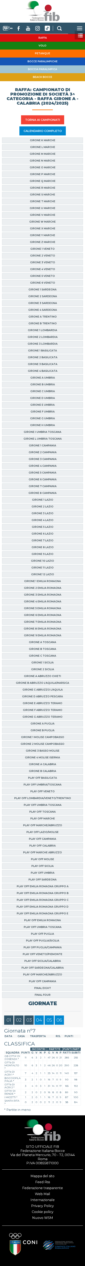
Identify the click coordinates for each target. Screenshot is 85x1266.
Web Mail (42, 1194)
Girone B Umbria (42, 384)
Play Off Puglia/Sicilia (42, 940)
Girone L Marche (42, 147)
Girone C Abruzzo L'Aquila (42, 689)
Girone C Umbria (42, 391)
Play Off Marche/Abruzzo (42, 825)
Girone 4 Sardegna (42, 309)
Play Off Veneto (42, 791)
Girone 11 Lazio (42, 567)
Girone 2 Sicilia (42, 669)
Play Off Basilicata (42, 777)
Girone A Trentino (42, 316)
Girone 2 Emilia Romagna (42, 587)
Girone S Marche (42, 194)
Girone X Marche (42, 228)
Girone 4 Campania (43, 465)
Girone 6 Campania (43, 479)
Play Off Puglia (42, 933)
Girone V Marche (42, 214)
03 (29, 1020)
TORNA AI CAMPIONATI (42, 120)
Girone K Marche (42, 140)
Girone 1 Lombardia (42, 330)
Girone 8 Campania (42, 492)
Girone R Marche (42, 187)
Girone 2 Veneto (42, 255)
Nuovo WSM (42, 1218)
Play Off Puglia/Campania (43, 947)
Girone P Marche (42, 174)
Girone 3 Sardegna (42, 303)
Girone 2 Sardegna (42, 296)
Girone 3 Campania (43, 459)
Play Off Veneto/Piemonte (42, 954)
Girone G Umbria (42, 418)
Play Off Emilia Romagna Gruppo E (42, 913)
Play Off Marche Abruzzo (42, 852)
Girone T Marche (42, 201)
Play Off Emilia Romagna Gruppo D (42, 906)
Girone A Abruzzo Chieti (42, 676)
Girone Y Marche (42, 235)
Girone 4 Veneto (42, 269)
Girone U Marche (42, 208)
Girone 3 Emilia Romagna (42, 594)
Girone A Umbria (42, 377)
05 (49, 1020)
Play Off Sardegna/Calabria (42, 967)
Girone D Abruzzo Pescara (42, 696)
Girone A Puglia (42, 723)
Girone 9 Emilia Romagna (42, 635)
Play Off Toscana (42, 811)
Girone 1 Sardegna (42, 289)
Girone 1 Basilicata (42, 350)
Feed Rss (42, 1182)
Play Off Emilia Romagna (42, 920)
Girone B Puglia (42, 730)
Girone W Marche (42, 221)
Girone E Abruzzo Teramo (42, 703)
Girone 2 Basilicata (42, 357)
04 (39, 1020)
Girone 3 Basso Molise (42, 750)
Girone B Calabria (42, 771)
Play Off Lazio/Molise (42, 832)
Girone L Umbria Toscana (43, 438)
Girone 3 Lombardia (43, 343)
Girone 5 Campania (42, 472)
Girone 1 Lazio (42, 499)
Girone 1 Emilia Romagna (42, 581)
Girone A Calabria (42, 764)
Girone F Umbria (43, 411)
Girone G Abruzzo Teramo (42, 716)
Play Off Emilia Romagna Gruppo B (42, 893)
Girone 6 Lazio (42, 533)
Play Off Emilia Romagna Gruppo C (42, 899)
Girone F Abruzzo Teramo (42, 710)
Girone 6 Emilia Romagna (42, 615)
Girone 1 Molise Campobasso (42, 737)
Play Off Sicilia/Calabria (42, 960)
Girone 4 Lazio (42, 520)
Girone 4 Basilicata (42, 370)
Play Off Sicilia (42, 865)
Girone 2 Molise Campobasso (42, 743)
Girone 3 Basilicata (42, 364)
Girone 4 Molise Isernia (42, 757)
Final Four (43, 994)
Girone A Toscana (42, 642)
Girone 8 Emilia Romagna (42, 628)
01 (9, 1020)
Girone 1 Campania (42, 445)
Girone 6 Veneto (42, 282)
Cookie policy (42, 1212)
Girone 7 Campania (43, 486)
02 (19, 1020)
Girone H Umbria (42, 425)
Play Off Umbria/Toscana (42, 784)
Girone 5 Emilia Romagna (42, 608)
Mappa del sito (42, 1176)
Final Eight (42, 988)
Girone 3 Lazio (42, 513)
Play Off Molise (42, 859)
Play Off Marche (42, 818)
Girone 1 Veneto (42, 248)
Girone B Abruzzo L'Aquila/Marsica (42, 682)
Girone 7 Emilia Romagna (42, 621)
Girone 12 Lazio (42, 574)
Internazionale (43, 1200)
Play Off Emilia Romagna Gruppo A (42, 886)
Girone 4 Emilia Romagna (42, 601)
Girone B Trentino (42, 323)
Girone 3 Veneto (42, 262)
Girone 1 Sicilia (42, 662)
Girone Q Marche (42, 181)
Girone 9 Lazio (42, 554)
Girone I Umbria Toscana (42, 431)
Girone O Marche (42, 167)
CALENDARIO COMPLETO (43, 131)
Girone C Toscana (42, 655)
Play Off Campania (42, 838)
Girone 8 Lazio (43, 547)
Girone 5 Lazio (42, 526)
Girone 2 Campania (43, 452)
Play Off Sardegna (42, 879)
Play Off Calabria (42, 845)
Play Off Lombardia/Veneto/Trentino (42, 798)
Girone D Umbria (42, 398)
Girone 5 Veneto (42, 275)
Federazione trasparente (42, 1188)
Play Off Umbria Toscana (42, 804)
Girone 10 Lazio (42, 560)
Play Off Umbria (42, 872)
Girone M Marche (42, 153)
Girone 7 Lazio (42, 540)
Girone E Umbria (42, 404)
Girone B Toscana (42, 648)
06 (59, 1020)
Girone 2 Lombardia (43, 336)
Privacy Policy (42, 1206)
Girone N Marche (42, 160)
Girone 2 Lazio (42, 506)
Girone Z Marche (42, 242)
